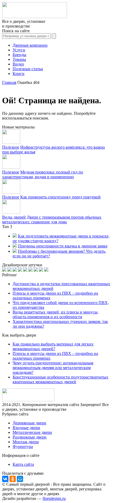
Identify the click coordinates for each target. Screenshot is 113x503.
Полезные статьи (28, 69)
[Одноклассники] (12, 479)
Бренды (19, 54)
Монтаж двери (26, 442)
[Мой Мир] (20, 479)
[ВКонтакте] (5, 479)
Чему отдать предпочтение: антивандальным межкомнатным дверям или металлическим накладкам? (53, 368)
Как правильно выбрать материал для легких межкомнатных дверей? (53, 346)
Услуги (19, 50)
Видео (18, 64)
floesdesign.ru (54, 498)
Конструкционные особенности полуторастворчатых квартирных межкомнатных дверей (60, 379)
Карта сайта (23, 464)
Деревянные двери (29, 423)
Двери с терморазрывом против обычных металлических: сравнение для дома (51, 219)
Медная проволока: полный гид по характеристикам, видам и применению (42, 174)
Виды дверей (14, 217)
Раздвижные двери (30, 437)
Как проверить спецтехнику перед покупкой (60, 197)
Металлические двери (32, 432)
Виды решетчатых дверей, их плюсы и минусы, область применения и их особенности (56, 314)
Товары (19, 59)
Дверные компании (30, 45)
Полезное (10, 147)
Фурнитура (23, 446)
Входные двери (26, 427)
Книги (18, 73)
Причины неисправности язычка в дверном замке (62, 246)
